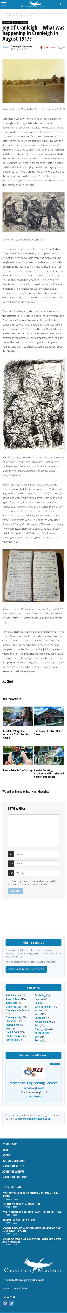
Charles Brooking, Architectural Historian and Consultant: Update (49, 773)
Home (5, 13)
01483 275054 (19, 1288)
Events (9, 1028)
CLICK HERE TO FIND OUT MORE (26, 969)
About (6, 1155)
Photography (42, 1029)
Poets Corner (42, 1033)
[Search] (62, 4)
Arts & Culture (13, 995)
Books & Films (13, 999)
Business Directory (14, 1161)
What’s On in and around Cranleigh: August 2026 (31, 1212)
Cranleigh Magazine (21, 46)
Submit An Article (13, 1166)
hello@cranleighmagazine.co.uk (34, 1118)
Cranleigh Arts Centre (17, 1010)
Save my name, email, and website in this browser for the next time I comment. (32, 882)
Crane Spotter (13, 1006)
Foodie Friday (13, 1036)
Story (38, 1040)
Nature (38, 1010)
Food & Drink (13, 1032)
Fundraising (12, 1040)
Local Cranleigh (20, 22)
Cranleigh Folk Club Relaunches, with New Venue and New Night (31, 1240)
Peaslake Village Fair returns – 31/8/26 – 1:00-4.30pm (16, 734)
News (38, 1014)
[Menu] (4, 4)
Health (38, 999)
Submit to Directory (15, 1177)
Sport (38, 1036)
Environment (12, 1025)
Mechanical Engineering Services (33, 1083)
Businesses (11, 1003)
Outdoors (40, 1018)
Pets (37, 1025)
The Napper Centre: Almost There (49, 732)
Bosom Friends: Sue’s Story (17, 770)
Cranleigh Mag (13, 1017)
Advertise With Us (13, 1171)
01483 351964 (33, 1096)
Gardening (40, 995)
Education (16, 13)
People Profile (42, 1021)
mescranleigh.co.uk (34, 1088)
